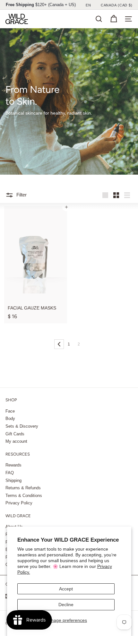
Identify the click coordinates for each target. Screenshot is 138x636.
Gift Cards (14, 433)
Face (10, 411)
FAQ (9, 472)
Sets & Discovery (21, 426)
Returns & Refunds (23, 487)
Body (10, 418)
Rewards (13, 465)
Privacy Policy (18, 503)
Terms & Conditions (23, 495)
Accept (66, 588)
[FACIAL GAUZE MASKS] (35, 264)
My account (16, 441)
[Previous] (59, 344)
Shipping (13, 480)
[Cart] (113, 19)
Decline (65, 604)
